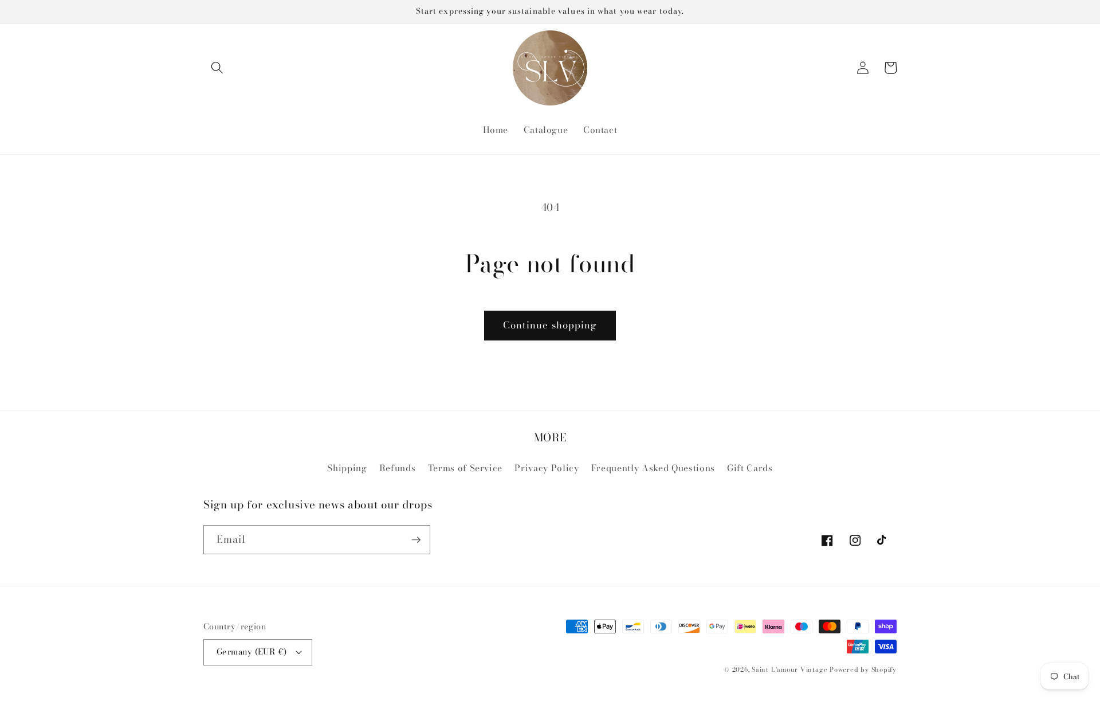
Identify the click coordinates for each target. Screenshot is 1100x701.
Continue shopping (550, 325)
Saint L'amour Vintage (789, 669)
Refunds (397, 468)
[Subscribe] (416, 540)
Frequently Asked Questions (653, 468)
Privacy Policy (546, 468)
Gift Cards (750, 468)
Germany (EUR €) (252, 651)
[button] (217, 67)
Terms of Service (465, 468)
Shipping (347, 468)
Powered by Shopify (863, 669)
